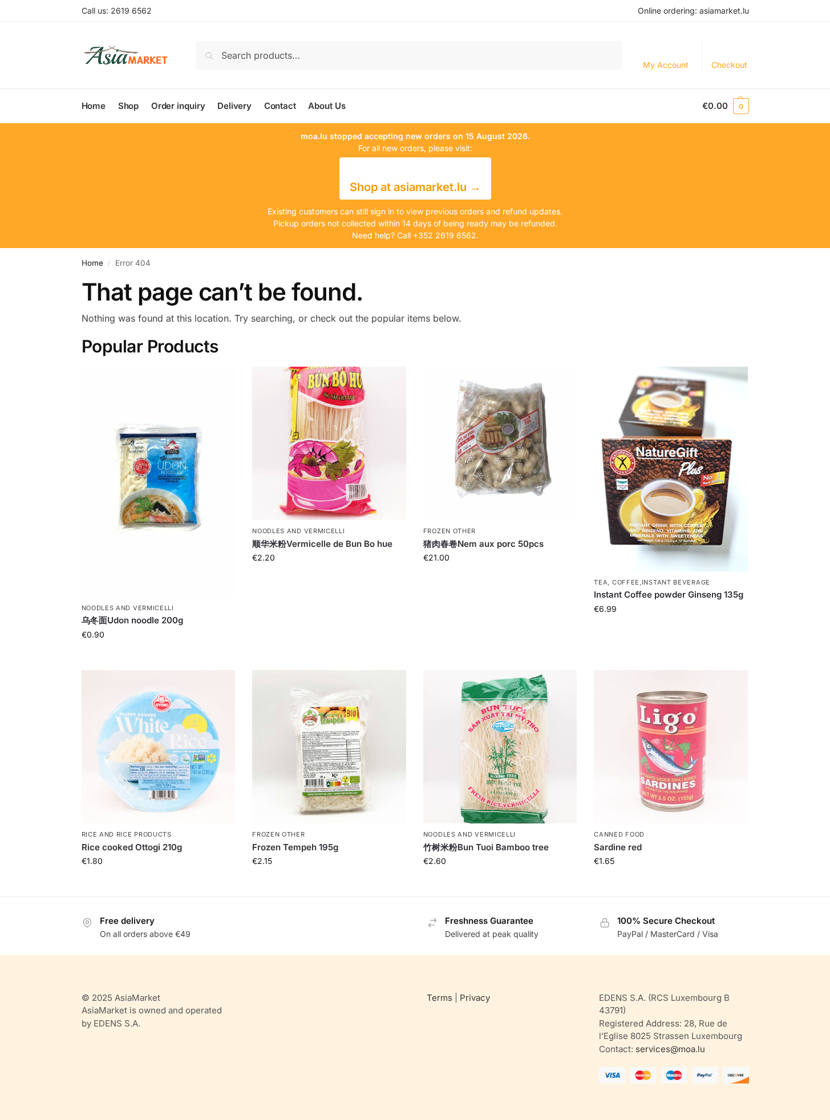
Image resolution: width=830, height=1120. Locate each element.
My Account (666, 65)
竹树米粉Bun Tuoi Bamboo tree (486, 847)
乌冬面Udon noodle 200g (132, 620)
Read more (158, 658)
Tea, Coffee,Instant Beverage (652, 582)
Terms (439, 997)
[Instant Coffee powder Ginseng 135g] (671, 469)
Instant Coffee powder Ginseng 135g (668, 594)
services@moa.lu (670, 1049)
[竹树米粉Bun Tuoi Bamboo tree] (500, 747)
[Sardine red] (671, 747)
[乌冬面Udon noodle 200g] (159, 482)
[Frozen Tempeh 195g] (329, 747)
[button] (725, 106)
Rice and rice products (127, 834)
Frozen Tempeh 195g (295, 847)
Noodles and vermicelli (128, 608)
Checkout (729, 65)
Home (92, 262)
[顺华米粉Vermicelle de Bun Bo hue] (329, 444)
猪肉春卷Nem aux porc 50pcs (483, 543)
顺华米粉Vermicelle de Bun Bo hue (322, 543)
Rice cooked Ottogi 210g (132, 847)
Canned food (619, 834)
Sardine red (618, 847)
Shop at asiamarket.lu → (415, 187)
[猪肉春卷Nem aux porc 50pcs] (500, 444)
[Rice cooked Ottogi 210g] (159, 747)
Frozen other (449, 531)
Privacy (475, 997)
